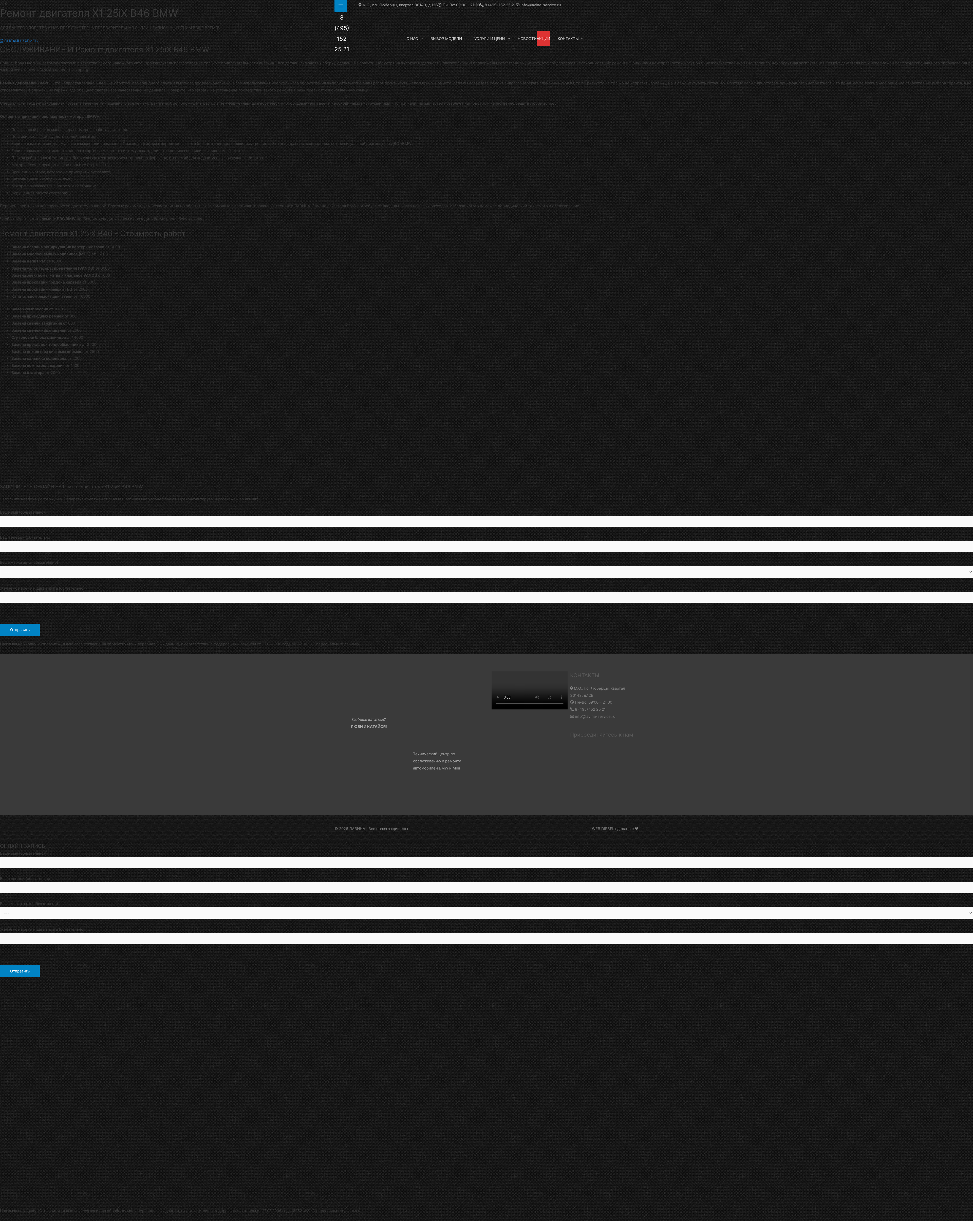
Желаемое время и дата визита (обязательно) (42, 588)
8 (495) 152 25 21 (590, 709)
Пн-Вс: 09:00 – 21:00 (593, 702)
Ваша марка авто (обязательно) (29, 562)
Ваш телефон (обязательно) (25, 537)
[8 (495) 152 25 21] (340, 6)
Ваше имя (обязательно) (22, 512)
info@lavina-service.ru (594, 716)
